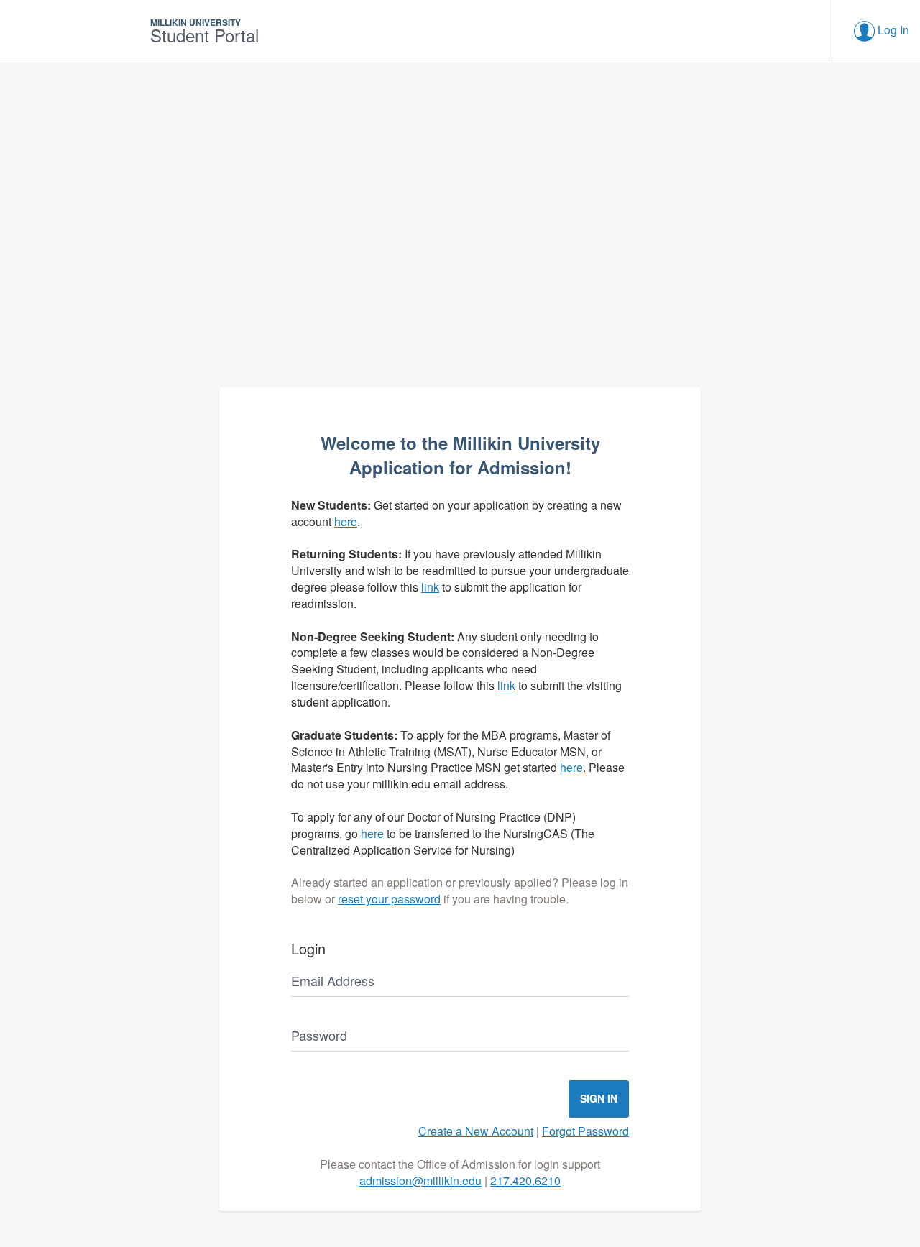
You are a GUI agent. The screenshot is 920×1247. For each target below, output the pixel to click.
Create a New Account (475, 1131)
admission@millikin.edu (420, 1180)
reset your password (389, 899)
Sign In (598, 1098)
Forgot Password (585, 1131)
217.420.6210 (525, 1180)
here (345, 521)
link (430, 587)
